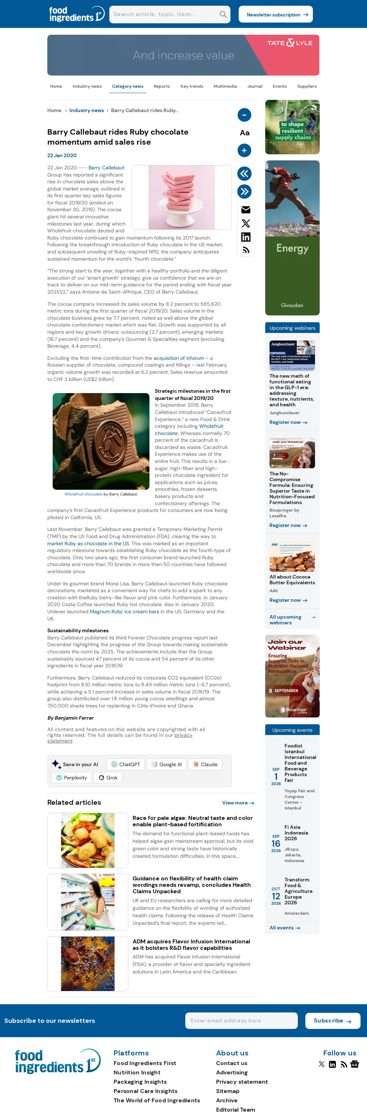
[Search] (223, 15)
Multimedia (225, 86)
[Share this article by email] (246, 211)
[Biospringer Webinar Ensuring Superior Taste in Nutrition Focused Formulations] (292, 715)
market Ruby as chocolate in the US (88, 543)
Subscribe (329, 1020)
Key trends (192, 86)
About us (232, 1053)
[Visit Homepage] (77, 26)
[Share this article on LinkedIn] (246, 238)
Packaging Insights (140, 1081)
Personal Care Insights (146, 1091)
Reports (162, 86)
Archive (227, 1100)
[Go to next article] (245, 191)
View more (235, 803)
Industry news (87, 86)
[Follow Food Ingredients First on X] (321, 1067)
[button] (125, 764)
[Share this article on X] (246, 225)
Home (56, 86)
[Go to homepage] (58, 1072)
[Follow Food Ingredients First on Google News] (355, 1067)
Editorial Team (235, 1109)
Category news (127, 86)
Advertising (232, 1072)
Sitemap (227, 1091)
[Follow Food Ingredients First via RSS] (343, 1067)
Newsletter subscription (273, 15)
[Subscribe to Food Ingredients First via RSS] (246, 252)
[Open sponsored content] (183, 73)
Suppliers (307, 86)
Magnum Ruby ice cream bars (124, 611)
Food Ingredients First (145, 1063)
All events (282, 927)
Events (280, 86)
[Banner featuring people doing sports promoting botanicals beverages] (292, 313)
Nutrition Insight (137, 1072)
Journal (254, 86)
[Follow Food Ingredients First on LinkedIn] (332, 1067)
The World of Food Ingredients (157, 1100)
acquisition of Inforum (179, 358)
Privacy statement (242, 1081)
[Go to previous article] (245, 173)
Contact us (231, 1063)
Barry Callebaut (106, 167)
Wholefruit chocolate (84, 494)
